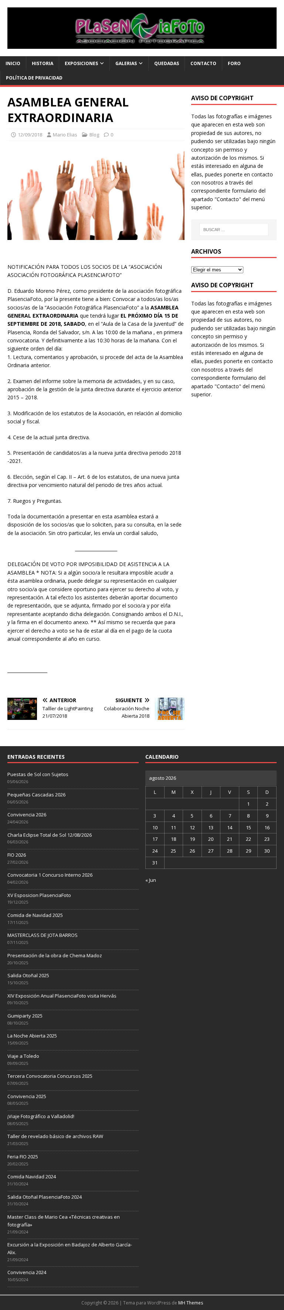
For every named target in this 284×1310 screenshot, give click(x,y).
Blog (94, 134)
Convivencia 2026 (26, 814)
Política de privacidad (34, 78)
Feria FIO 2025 (22, 1156)
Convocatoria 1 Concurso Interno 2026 (49, 874)
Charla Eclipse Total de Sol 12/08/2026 (49, 835)
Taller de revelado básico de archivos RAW (55, 1136)
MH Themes (190, 1303)
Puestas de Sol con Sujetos (37, 774)
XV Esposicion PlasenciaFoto (39, 895)
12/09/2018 (30, 134)
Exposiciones (81, 63)
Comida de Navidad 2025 (35, 915)
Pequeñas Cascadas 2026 (36, 794)
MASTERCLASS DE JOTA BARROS (42, 935)
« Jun (150, 880)
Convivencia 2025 (26, 1096)
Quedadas (166, 63)
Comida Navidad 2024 (31, 1176)
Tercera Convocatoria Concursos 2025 (49, 1076)
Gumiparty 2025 (25, 1015)
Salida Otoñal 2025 (28, 975)
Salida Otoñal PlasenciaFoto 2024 (44, 1197)
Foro (234, 63)
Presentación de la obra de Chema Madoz (54, 955)
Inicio (13, 63)
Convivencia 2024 (26, 1272)
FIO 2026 (16, 855)
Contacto (203, 63)
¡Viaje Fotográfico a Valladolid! (40, 1116)
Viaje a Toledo (23, 1056)
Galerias (126, 63)
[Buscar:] (234, 229)
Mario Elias (65, 134)
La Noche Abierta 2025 (32, 1035)
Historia (42, 63)
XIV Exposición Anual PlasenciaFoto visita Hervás (61, 995)
